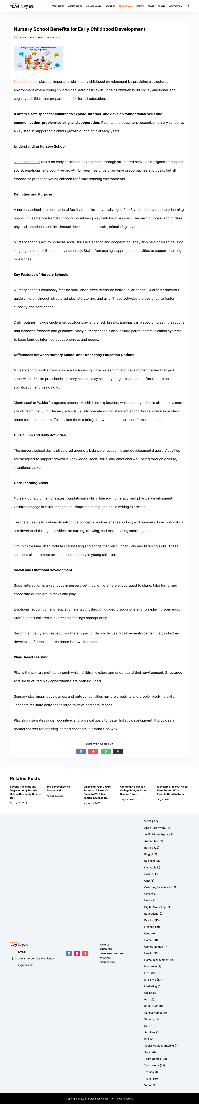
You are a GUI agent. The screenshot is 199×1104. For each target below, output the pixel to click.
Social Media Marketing (159, 1045)
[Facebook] (81, 751)
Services (149, 1032)
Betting (148, 847)
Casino (148, 874)
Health (140, 6)
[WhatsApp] (106, 751)
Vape (147, 1085)
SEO (147, 1025)
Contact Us (175, 6)
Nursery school (26, 82)
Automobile (151, 841)
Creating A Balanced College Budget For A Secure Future (133, 790)
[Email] (118, 751)
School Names (94, 6)
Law (147, 973)
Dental (148, 900)
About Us (110, 6)
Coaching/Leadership (158, 887)
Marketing (150, 986)
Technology (151, 1065)
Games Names (75, 6)
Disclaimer (105, 958)
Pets (147, 999)
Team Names (58, 6)
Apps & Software (155, 827)
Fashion (149, 920)
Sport (151, 6)
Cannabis (150, 867)
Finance (149, 926)
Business (149, 860)
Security (149, 1019)
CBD (147, 880)
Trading (149, 1072)
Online (148, 992)
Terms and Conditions (111, 953)
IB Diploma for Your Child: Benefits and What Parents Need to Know (172, 790)
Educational (126, 6)
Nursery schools (27, 162)
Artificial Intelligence (157, 834)
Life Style (150, 979)
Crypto (148, 893)
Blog (147, 854)
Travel (161, 6)
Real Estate (151, 1006)
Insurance (150, 966)
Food (147, 933)
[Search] (188, 6)
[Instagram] (77, 953)
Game (148, 940)
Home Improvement (156, 959)
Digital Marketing (155, 907)
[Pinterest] (93, 751)
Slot (146, 1039)
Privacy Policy (107, 962)
